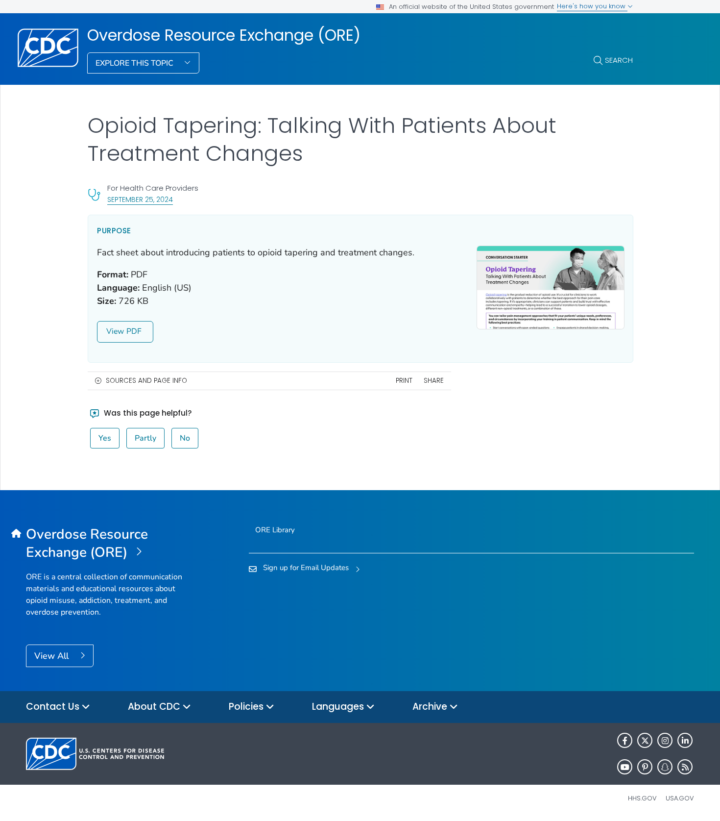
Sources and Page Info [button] (146, 380)
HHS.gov (642, 798)
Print (404, 380)
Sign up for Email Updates (306, 567)
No (185, 438)
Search (619, 60)
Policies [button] (247, 706)
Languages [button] (339, 706)
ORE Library (275, 530)
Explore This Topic (135, 63)
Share (434, 380)
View (115, 331)
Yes (104, 438)
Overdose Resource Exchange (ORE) (223, 35)
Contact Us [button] (54, 706)
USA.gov (680, 798)
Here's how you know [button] (592, 6)
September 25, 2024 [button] (140, 199)
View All (52, 656)
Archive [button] (431, 706)
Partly (145, 438)
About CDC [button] (155, 706)
